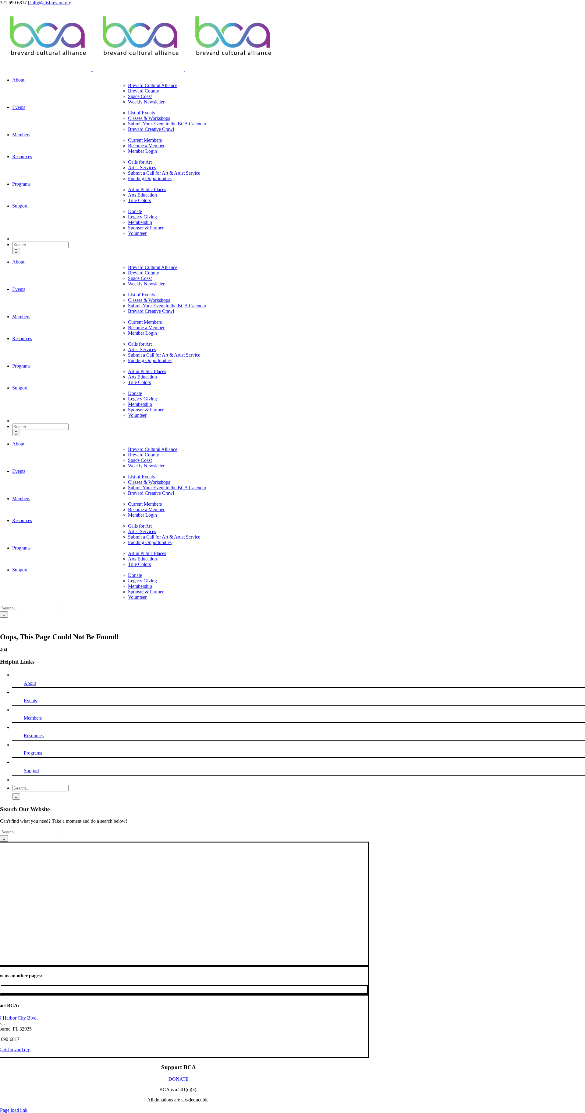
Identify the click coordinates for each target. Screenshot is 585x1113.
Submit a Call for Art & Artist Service (164, 173)
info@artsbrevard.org (50, 2)
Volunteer (137, 233)
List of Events (141, 112)
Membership (140, 222)
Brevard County (143, 90)
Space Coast (140, 96)
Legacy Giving (142, 216)
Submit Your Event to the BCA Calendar (167, 123)
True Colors (139, 200)
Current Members (145, 140)
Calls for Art (140, 162)
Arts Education (142, 194)
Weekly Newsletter (146, 101)
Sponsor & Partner (146, 227)
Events (30, 700)
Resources (34, 735)
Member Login (142, 151)
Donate (135, 211)
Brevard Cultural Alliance (152, 85)
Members (33, 717)
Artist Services (142, 167)
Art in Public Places (147, 189)
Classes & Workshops (149, 118)
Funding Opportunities (150, 178)
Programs (33, 752)
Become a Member (146, 145)
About (30, 683)
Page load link (13, 1110)
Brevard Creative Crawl (151, 129)
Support (31, 770)
